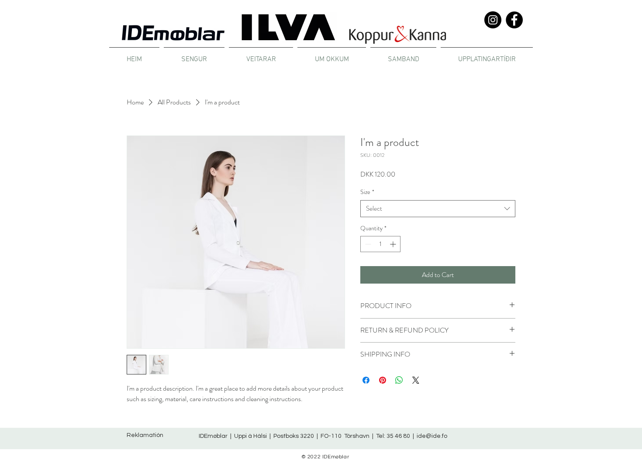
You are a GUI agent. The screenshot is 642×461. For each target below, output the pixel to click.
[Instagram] (492, 19)
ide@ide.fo (432, 436)
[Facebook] (514, 19)
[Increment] (393, 244)
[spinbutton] (380, 244)
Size (367, 192)
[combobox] (437, 208)
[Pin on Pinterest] (382, 380)
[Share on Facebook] (366, 380)
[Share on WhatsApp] (399, 380)
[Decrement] (367, 244)
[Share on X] (416, 380)
